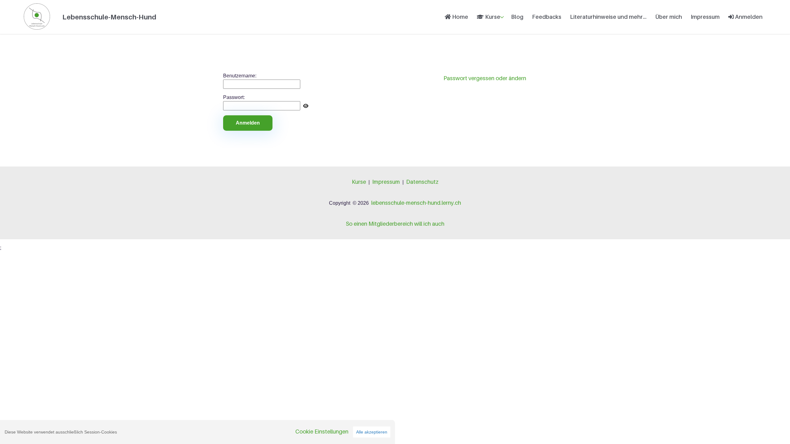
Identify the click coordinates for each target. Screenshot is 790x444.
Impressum (705, 17)
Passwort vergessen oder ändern (484, 78)
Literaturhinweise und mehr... (608, 17)
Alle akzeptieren (371, 432)
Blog (517, 17)
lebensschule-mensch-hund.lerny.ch (416, 202)
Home (459, 17)
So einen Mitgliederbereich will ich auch (395, 223)
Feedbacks (546, 17)
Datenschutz (422, 182)
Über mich (668, 17)
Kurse (492, 17)
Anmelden (748, 17)
